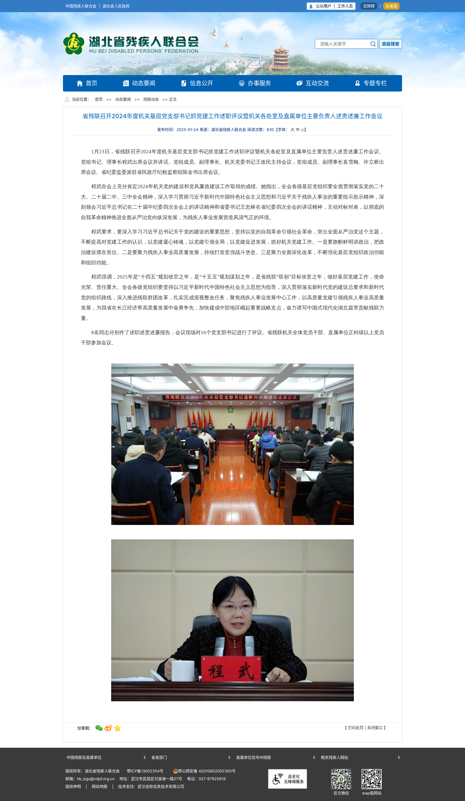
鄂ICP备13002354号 (145, 771)
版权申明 (73, 786)
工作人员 (345, 6)
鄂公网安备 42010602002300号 (207, 771)
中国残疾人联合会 (80, 6)
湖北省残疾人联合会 (135, 43)
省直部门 (159, 757)
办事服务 (259, 83)
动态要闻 (143, 83)
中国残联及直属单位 (84, 757)
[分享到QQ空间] (117, 728)
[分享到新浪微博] (108, 728)
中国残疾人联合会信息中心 (105, 749)
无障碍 (369, 6)
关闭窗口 (375, 727)
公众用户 (323, 6)
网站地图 (99, 786)
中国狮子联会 (359, 748)
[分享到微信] (99, 728)
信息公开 (201, 83)
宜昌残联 (275, 749)
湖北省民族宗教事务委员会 (190, 749)
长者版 (391, 6)
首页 (91, 83)
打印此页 (356, 727)
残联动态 (151, 99)
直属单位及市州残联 (253, 757)
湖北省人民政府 (116, 6)
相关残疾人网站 (334, 757)
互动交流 (317, 83)
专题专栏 (375, 83)
